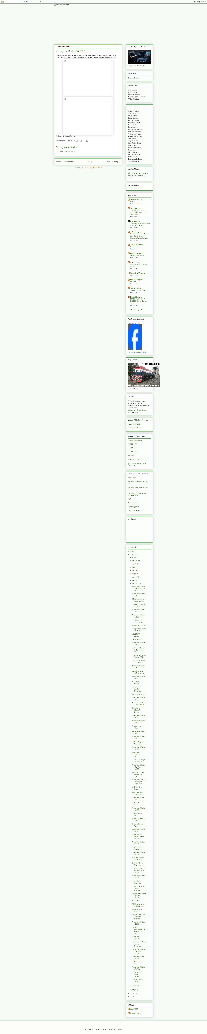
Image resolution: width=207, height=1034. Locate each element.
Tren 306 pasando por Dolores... (138, 859)
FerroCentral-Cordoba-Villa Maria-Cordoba (137, 494)
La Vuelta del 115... (138, 639)
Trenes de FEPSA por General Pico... (138, 774)
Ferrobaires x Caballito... (136, 882)
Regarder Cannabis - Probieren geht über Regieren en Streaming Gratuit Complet (140, 236)
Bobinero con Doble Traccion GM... (139, 656)
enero (134, 986)
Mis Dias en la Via (136, 199)
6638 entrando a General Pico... (138, 793)
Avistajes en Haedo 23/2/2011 (138, 643)
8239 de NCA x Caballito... (137, 864)
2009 (132, 993)
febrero (135, 583)
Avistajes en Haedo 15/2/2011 (138, 748)
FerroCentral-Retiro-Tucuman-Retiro (138, 488)
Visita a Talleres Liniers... (137, 980)
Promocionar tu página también (137, 352)
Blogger (119, 1029)
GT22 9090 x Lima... (136, 635)
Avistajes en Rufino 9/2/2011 (138, 843)
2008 (132, 996)
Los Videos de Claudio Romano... (137, 689)
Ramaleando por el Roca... (138, 732)
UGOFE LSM (132, 451)
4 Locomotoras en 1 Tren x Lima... (138, 600)
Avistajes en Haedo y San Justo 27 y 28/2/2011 (138, 588)
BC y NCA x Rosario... (136, 682)
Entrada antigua (113, 162)
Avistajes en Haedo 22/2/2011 (138, 667)
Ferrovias (131, 455)
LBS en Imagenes (136, 279)
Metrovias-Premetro (134, 424)
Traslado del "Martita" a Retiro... (136, 710)
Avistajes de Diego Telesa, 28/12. (138, 265)
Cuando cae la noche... (137, 255)
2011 (132, 554)
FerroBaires (132, 478)
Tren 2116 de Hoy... (138, 694)
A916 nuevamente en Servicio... (138, 905)
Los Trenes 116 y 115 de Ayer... (138, 621)
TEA (129, 499)
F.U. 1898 (133, 281)
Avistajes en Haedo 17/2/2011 (138, 721)
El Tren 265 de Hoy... (137, 814)
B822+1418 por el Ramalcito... (138, 743)
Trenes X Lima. (135, 1013)
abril (134, 577)
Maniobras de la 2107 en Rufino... (139, 672)
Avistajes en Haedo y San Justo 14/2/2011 (138, 767)
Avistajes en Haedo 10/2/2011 (138, 830)
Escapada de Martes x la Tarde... (138, 661)
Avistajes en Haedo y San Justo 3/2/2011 (138, 951)
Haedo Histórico (136, 297)
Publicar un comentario (67, 151)
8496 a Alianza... (138, 901)
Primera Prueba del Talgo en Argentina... (138, 888)
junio (134, 570)
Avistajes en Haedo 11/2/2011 (138, 809)
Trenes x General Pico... (137, 825)
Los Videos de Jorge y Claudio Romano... (139, 944)
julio (134, 567)
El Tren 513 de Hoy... (137, 963)
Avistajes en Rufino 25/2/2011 (138, 610)
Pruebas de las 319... (136, 727)
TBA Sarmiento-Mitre (135, 440)
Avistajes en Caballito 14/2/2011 (136, 754)
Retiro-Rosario (133, 503)
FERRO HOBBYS (136, 253)
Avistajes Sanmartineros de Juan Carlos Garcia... (138, 930)
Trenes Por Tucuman (137, 273)
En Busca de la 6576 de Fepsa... (139, 605)
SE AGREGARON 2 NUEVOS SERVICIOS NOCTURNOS (137, 212)
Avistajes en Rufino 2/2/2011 (138, 957)
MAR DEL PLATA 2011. (138, 290)
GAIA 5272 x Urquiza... (136, 848)
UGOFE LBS (132, 448)
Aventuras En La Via (134, 323)
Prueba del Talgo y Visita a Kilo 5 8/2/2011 (138, 870)
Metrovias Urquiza (134, 459)
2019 (132, 551)
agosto (134, 564)
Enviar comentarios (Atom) (93, 168)
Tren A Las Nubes (134, 510)
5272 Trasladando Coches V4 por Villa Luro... (138, 650)
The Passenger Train (137, 310)
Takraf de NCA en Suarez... (138, 910)
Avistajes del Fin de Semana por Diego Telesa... (138, 781)
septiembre (136, 560)
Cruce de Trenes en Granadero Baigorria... (138, 916)
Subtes (132, 201)
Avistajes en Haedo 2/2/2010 (138, 968)
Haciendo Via (135, 221)
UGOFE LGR (132, 444)
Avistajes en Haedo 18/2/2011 (138, 716)
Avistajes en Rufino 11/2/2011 (138, 798)
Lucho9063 (134, 1009)
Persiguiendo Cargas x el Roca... (139, 629)
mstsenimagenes (136, 232)
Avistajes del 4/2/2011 (136, 937)
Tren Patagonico (133, 506)
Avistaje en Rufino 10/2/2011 (138, 819)
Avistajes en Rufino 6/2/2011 (138, 876)
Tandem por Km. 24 (139, 625)
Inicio (90, 162)
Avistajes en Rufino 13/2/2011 (138, 737)
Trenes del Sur (135, 208)
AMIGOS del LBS (136, 244)
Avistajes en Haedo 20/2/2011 (138, 677)
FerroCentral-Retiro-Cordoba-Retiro (138, 482)
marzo (134, 580)
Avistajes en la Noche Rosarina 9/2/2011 (138, 836)
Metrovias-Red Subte (135, 428)
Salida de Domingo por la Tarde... (138, 760)
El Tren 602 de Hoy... (137, 804)
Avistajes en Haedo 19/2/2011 (138, 698)
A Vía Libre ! (135, 262)
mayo (134, 573)
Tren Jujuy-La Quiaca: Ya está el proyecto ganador (140, 224)
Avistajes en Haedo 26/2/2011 (138, 616)
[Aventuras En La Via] (135, 350)
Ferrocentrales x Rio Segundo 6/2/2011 (139, 895)
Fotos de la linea (135, 247)
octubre (135, 557)
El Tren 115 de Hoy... (137, 788)
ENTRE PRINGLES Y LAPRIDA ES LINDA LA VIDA (138, 301)
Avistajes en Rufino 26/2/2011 (138, 594)
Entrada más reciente (65, 162)
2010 (132, 990)
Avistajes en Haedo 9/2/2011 (138, 853)
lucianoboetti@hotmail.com (137, 410)
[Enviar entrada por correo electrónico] (87, 141)
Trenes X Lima (135, 288)
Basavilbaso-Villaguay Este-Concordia (137, 464)
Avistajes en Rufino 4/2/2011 (138, 923)
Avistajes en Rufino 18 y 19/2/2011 (138, 704)
